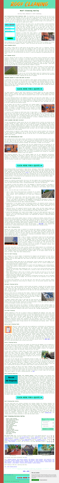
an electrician (25, 436)
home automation (25, 440)
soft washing (32, 328)
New (12, 474)
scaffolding (37, 436)
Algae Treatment (39, 459)
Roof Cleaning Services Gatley (15, 416)
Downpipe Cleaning (12, 459)
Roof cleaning (8, 169)
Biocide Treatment (15, 460)
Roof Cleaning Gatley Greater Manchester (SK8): (16, 16)
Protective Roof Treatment (26, 462)
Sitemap (5, 474)
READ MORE (41, 223)
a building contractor (40, 440)
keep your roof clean (46, 258)
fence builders (12, 441)
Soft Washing (31, 459)
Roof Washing (32, 460)
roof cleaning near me (47, 377)
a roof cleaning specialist (40, 435)
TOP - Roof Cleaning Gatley (11, 466)
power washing (20, 329)
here (26, 457)
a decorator (16, 439)
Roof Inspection (47, 459)
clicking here (48, 412)
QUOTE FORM (47, 339)
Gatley (27, 172)
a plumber (39, 439)
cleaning (33, 104)
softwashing (30, 200)
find (8, 403)
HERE (34, 371)
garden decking (28, 439)
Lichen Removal (15, 462)
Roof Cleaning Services (18, 461)
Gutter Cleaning (24, 460)
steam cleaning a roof (33, 376)
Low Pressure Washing (39, 461)
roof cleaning (43, 73)
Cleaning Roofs (48, 461)
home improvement (37, 441)
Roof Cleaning (9, 474)
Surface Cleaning (47, 460)
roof (30, 122)
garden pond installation (10, 440)
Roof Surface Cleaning (22, 459)
